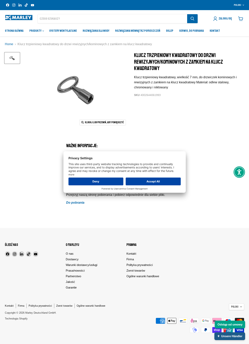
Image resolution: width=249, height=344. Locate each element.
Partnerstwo (73, 276)
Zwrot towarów (135, 270)
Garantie (71, 287)
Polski (237, 5)
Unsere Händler (231, 336)
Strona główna (14, 31)
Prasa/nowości (75, 270)
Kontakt (215, 31)
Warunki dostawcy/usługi (81, 265)
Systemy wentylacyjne (63, 31)
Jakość (70, 281)
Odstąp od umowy (229, 324)
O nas (70, 253)
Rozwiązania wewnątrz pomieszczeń (137, 31)
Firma (130, 259)
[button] (239, 172)
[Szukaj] (192, 18)
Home (9, 44)
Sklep (169, 31)
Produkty (35, 31)
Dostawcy (72, 259)
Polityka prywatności (139, 265)
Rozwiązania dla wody (96, 31)
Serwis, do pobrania (191, 31)
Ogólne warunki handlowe (142, 276)
